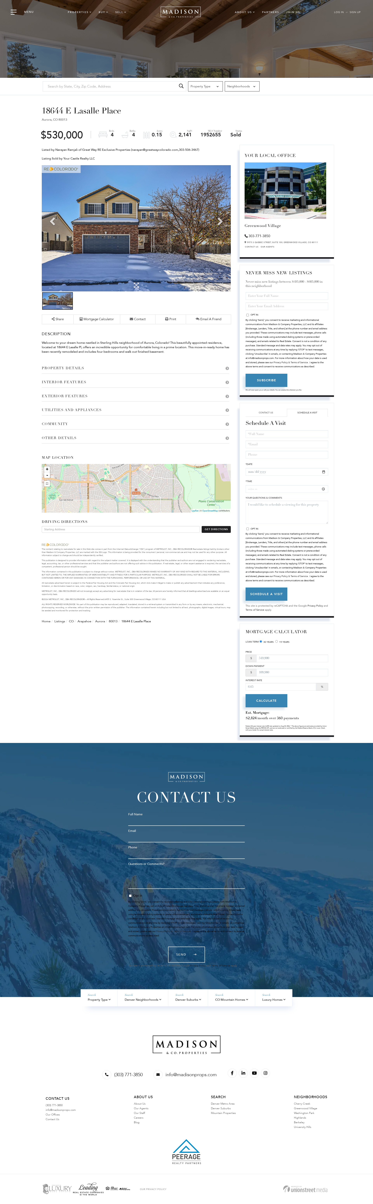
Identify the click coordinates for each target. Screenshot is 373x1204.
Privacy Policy (315, 606)
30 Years (268, 642)
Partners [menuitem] (270, 12)
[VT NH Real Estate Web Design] (305, 1189)
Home (46, 621)
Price (249, 651)
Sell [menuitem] (119, 12)
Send (181, 954)
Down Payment (255, 666)
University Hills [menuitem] (302, 1127)
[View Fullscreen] (47, 484)
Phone (132, 847)
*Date (249, 464)
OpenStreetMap (210, 510)
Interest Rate (254, 680)
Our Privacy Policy (153, 1189)
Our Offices (53, 1114)
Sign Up (355, 12)
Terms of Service (255, 610)
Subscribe (266, 380)
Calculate (266, 701)
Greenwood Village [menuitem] (305, 1108)
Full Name (135, 814)
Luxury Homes (272, 1000)
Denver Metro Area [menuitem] (222, 1104)
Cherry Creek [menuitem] (302, 1104)
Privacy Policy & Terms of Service (291, 362)
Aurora (100, 621)
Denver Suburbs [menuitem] (221, 1108)
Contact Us (251, 247)
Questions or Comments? (146, 864)
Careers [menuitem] (138, 1118)
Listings (59, 621)
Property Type (98, 1000)
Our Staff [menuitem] (139, 1113)
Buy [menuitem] (102, 12)
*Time (249, 481)
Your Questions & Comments (264, 497)
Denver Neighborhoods (141, 1000)
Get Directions (216, 529)
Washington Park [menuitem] (304, 1113)
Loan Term (252, 641)
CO (71, 621)
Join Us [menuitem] (293, 12)
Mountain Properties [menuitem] (223, 1113)
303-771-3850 (259, 236)
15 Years (284, 642)
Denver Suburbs (186, 1000)
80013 (113, 621)
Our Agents (267, 247)
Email (132, 831)
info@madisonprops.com (191, 1075)
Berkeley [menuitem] (299, 1122)
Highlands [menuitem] (300, 1118)
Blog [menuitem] (136, 1122)
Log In (339, 12)
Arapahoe (84, 621)
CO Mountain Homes (230, 1000)
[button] (181, 86)
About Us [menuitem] (243, 12)
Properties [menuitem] (78, 12)
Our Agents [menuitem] (141, 1108)
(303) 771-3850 (128, 1075)
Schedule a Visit (307, 412)
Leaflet (195, 510)
